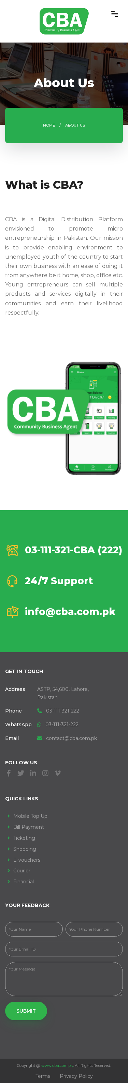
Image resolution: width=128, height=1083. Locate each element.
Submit (26, 1011)
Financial (23, 882)
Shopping (24, 849)
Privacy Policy (76, 1076)
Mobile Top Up (30, 816)
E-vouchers (26, 860)
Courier (21, 871)
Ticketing (24, 838)
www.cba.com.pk (57, 1065)
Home (49, 125)
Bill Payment (28, 827)
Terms (42, 1076)
